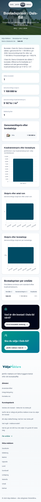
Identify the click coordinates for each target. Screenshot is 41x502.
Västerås (5, 479)
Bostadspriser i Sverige (20, 38)
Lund (3, 466)
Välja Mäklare (6, 38)
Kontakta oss (6, 396)
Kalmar (4, 488)
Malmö (4, 457)
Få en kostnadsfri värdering (15, 324)
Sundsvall (5, 470)
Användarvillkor (7, 388)
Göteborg (5, 453)
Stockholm (5, 448)
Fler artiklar (6, 436)
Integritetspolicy (7, 392)
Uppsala (4, 462)
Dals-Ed (8, 296)
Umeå (4, 484)
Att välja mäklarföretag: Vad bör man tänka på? (17, 419)
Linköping (5, 475)
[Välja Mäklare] (12, 366)
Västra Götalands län (8, 41)
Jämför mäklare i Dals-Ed (14, 348)
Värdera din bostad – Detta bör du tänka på (16, 408)
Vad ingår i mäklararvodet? (11, 423)
